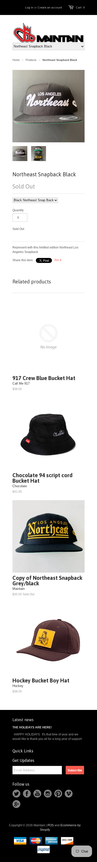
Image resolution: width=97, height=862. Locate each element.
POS (51, 825)
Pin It (57, 260)
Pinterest (58, 794)
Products (31, 59)
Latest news (23, 719)
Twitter (16, 794)
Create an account (50, 7)
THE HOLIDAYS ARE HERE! (32, 727)
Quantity (18, 210)
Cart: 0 (80, 7)
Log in (29, 7)
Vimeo (69, 794)
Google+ (16, 804)
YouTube (37, 794)
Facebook (27, 794)
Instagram (48, 794)
